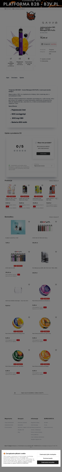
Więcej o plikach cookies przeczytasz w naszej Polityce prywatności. (17, 462)
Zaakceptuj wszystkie (47, 462)
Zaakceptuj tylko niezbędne (48, 454)
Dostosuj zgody (47, 458)
